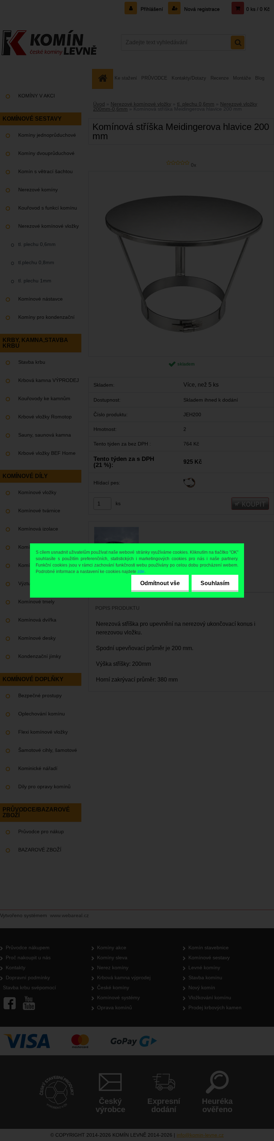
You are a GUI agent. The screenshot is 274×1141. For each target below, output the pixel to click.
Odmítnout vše (160, 583)
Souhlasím (215, 583)
